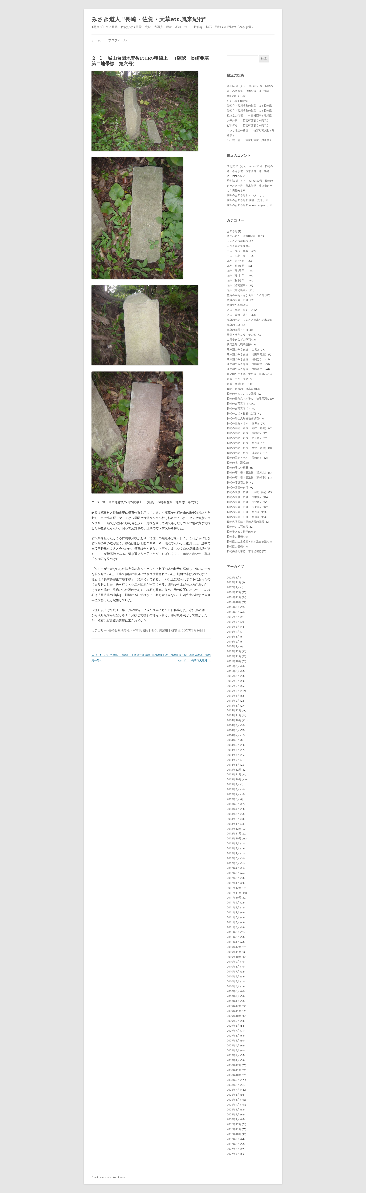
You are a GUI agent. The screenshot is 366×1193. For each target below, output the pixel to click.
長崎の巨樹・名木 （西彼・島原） (247, 448)
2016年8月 (233, 612)
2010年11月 (234, 952)
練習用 (163, 630)
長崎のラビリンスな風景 (241, 393)
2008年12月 (234, 1065)
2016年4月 (233, 631)
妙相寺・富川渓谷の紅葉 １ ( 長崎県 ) (250, 110)
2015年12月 (234, 651)
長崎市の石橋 (235, 536)
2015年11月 (234, 656)
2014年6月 (233, 740)
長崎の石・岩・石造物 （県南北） (247, 472)
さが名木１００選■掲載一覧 (243, 236)
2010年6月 (233, 976)
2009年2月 (233, 1055)
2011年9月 (233, 902)
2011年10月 (234, 897)
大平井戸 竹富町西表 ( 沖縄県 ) (247, 120)
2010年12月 (234, 947)
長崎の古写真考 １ (238, 403)
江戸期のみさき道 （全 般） (243, 349)
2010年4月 (233, 986)
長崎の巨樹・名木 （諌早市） (244, 453)
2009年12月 (234, 1006)
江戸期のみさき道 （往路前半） (246, 364)
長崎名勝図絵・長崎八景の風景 (245, 521)
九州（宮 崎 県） (237, 265)
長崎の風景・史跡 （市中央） (244, 497)
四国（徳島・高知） (239, 310)
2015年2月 (233, 700)
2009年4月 (233, 1045)
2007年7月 (233, 1148)
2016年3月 (233, 636)
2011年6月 (233, 917)
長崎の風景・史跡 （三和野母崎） (247, 492)
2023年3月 (233, 577)
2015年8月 (233, 671)
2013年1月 (233, 824)
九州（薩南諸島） (237, 285)
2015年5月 (233, 686)
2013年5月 (233, 804)
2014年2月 (233, 759)
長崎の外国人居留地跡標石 (243, 418)
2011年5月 (233, 922)
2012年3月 (233, 873)
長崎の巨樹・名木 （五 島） (243, 423)
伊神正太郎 (255, 200)
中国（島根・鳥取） (239, 251)
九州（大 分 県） (237, 260)
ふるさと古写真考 (237, 241)
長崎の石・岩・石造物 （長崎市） (247, 477)
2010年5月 (233, 981)
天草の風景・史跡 (237, 329)
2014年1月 (233, 764)
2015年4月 (233, 690)
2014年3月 (233, 755)
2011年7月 (233, 912)
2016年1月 (233, 646)
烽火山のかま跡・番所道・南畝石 (247, 374)
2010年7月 (233, 971)
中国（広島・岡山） (239, 256)
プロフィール (117, 40)
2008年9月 (233, 1080)
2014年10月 (234, 720)
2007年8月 (233, 1144)
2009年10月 (234, 1016)
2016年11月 (234, 597)
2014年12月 (234, 710)
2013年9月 (233, 784)
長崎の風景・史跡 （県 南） (243, 517)
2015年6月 (233, 681)
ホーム (96, 40)
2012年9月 (233, 843)
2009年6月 (233, 1035)
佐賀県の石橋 (235, 305)
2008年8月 (233, 1085)
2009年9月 (233, 1021)
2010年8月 (233, 966)
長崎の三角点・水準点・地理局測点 (248, 398)
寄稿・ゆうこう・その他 (241, 334)
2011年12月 (234, 888)
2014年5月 (233, 745)
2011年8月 (233, 907)
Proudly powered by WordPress (108, 1177)
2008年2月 (233, 1114)
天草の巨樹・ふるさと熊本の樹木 (247, 320)
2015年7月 (233, 676)
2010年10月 (234, 957)
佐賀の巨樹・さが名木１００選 (245, 295)
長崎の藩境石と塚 (237, 482)
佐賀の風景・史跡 (237, 300)
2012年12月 (234, 828)
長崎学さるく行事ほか (240, 531)
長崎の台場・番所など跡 (241, 413)
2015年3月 (233, 695)
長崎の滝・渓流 (236, 462)
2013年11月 (234, 774)
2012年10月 (234, 838)
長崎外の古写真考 (237, 526)
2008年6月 (233, 1094)
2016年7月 (233, 617)
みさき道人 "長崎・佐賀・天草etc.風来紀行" (149, 19)
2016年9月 (233, 607)
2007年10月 (234, 1134)
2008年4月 (233, 1104)
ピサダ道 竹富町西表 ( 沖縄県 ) (247, 125)
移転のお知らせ (236, 96)
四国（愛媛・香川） (239, 315)
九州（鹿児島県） (237, 290)
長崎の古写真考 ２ (238, 408)
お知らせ (232, 231)
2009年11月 (234, 1011)
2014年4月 (233, 750)
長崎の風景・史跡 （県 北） (243, 512)
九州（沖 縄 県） (237, 270)
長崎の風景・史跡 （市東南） (244, 507)
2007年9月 (233, 1139)
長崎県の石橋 (235, 546)
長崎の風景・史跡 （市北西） (244, 502)
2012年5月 (233, 863)
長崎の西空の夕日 (237, 487)
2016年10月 (234, 602)
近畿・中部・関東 (237, 379)
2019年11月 (234, 582)
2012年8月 (233, 848)
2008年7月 (233, 1089)
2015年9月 (233, 666)
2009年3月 (233, 1050)
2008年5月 (233, 1099)
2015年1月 (233, 705)
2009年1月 (233, 1060)
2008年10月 (234, 1075)
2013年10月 (234, 779)
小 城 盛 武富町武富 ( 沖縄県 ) (249, 140)
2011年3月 (233, 932)
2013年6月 (233, 799)
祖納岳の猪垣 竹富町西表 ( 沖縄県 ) (250, 115)
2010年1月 (233, 1001)
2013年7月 (233, 794)
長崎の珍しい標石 (237, 467)
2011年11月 (234, 893)
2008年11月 (234, 1070)
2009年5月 (233, 1040)
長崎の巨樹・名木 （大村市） (244, 433)
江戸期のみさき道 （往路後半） (246, 369)
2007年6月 (233, 1153)
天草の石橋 (233, 325)
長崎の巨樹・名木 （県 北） (243, 443)
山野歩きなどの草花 (239, 339)
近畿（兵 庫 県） (237, 384)
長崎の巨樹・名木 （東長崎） (244, 438)
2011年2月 (233, 937)
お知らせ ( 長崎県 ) (238, 101)
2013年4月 (233, 809)
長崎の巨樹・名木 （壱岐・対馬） (247, 428)
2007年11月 (234, 1129)
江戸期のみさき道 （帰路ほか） (246, 359)
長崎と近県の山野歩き (240, 389)
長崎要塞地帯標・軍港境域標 (128, 630)
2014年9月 (233, 725)
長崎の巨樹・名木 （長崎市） (244, 457)
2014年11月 (234, 715)
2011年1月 (233, 942)
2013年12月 (234, 769)
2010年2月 (233, 996)
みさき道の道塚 (236, 246)
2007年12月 (234, 1124)
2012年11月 (234, 833)
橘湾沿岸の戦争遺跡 (239, 344)
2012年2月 (233, 878)
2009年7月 (233, 1030)
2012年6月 (233, 858)
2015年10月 (234, 661)
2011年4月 (233, 927)
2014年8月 (233, 730)
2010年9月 (233, 961)
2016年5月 (233, 626)
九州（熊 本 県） (237, 275)
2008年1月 (233, 1119)
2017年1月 (233, 587)
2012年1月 (233, 883)
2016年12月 (234, 592)
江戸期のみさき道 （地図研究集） (247, 354)
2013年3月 (233, 814)
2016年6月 (233, 621)
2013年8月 (233, 789)
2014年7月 (233, 735)
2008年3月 (233, 1109)
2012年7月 (233, 853)
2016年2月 (233, 641)
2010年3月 (233, 991)
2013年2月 (233, 819)
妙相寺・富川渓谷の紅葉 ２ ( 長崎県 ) (250, 105)
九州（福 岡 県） (237, 280)
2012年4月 (233, 868)
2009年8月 (233, 1025)
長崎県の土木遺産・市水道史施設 (247, 541)
